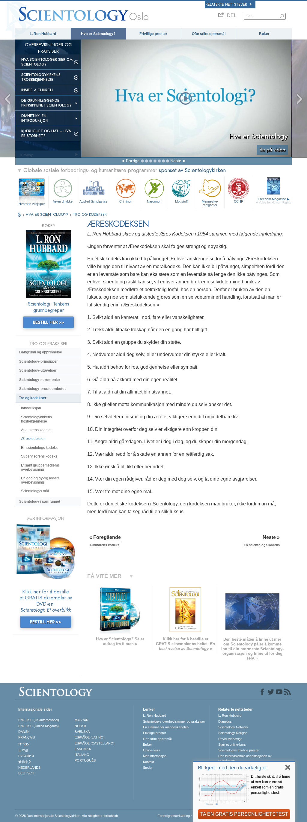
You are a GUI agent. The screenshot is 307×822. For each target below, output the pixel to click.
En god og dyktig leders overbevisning (40, 480)
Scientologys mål (35, 491)
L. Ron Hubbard (43, 34)
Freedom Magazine (273, 200)
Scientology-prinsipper (38, 361)
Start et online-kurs (232, 744)
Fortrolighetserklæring (174, 816)
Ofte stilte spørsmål (208, 34)
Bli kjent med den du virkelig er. (233, 768)
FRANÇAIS (26, 737)
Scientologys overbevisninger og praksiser (174, 721)
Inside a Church (37, 90)
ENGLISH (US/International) (38, 720)
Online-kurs (151, 750)
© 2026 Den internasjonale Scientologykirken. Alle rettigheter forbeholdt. (67, 816)
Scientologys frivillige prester (239, 750)
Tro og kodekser (32, 398)
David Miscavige (230, 739)
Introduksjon (31, 408)
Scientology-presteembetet (42, 389)
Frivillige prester (153, 34)
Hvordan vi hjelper (32, 204)
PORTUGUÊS (85, 760)
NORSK (80, 726)
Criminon (125, 201)
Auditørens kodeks (36, 430)
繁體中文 (24, 762)
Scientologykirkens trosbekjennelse (41, 77)
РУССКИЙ (26, 756)
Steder (148, 767)
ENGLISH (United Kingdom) (38, 726)
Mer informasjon (154, 756)
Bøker (264, 34)
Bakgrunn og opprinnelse (40, 352)
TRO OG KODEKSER (90, 214)
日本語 (23, 750)
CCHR (238, 201)
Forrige (133, 160)
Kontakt (148, 762)
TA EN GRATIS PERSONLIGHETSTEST (244, 814)
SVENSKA (82, 731)
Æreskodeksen (33, 439)
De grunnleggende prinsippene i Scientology (46, 103)
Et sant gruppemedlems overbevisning (40, 467)
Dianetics (225, 721)
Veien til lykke (63, 201)
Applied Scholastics (93, 201)
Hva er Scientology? (98, 34)
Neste (175, 160)
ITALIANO (82, 754)
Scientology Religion (232, 733)
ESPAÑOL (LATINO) (90, 737)
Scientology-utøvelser (38, 370)
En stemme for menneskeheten (166, 727)
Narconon (154, 201)
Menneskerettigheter (210, 203)
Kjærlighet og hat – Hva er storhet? (46, 133)
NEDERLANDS (29, 767)
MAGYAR (81, 720)
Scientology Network (233, 727)
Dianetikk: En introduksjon (34, 118)
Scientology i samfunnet (39, 501)
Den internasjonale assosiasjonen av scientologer (245, 758)
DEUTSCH (26, 773)
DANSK (23, 731)
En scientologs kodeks (39, 448)
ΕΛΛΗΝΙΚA (83, 749)
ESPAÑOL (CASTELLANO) (95, 743)
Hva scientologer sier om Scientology (47, 62)
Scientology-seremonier (39, 380)
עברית (23, 744)
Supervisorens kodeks (39, 456)
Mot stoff (181, 201)
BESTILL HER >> (48, 322)
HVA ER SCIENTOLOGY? (48, 214)
